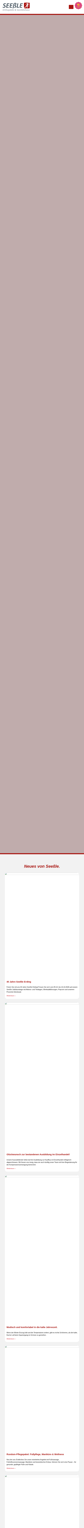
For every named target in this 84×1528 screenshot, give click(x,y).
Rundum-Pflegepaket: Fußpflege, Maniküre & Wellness (35, 1454)
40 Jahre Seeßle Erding (19, 981)
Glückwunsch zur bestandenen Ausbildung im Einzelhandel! (38, 1154)
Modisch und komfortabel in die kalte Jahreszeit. (32, 1327)
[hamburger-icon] (71, 7)
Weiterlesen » (11, 995)
